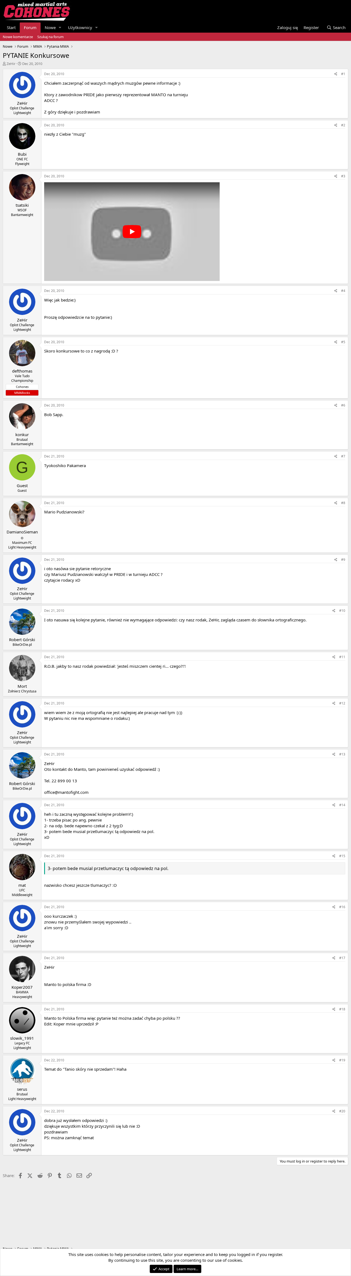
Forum (30, 27)
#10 (342, 610)
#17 (342, 958)
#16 (342, 907)
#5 (343, 342)
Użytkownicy (80, 27)
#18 (342, 1009)
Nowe (50, 27)
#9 (343, 559)
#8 (343, 503)
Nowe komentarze (18, 36)
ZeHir (11, 63)
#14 (342, 805)
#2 (343, 125)
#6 (343, 405)
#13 (342, 754)
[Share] (335, 74)
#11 (342, 657)
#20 (342, 1111)
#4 (343, 290)
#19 (342, 1060)
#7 (343, 456)
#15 (342, 856)
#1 (343, 74)
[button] (60, 27)
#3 (343, 176)
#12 (342, 703)
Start (11, 27)
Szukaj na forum (50, 36)
